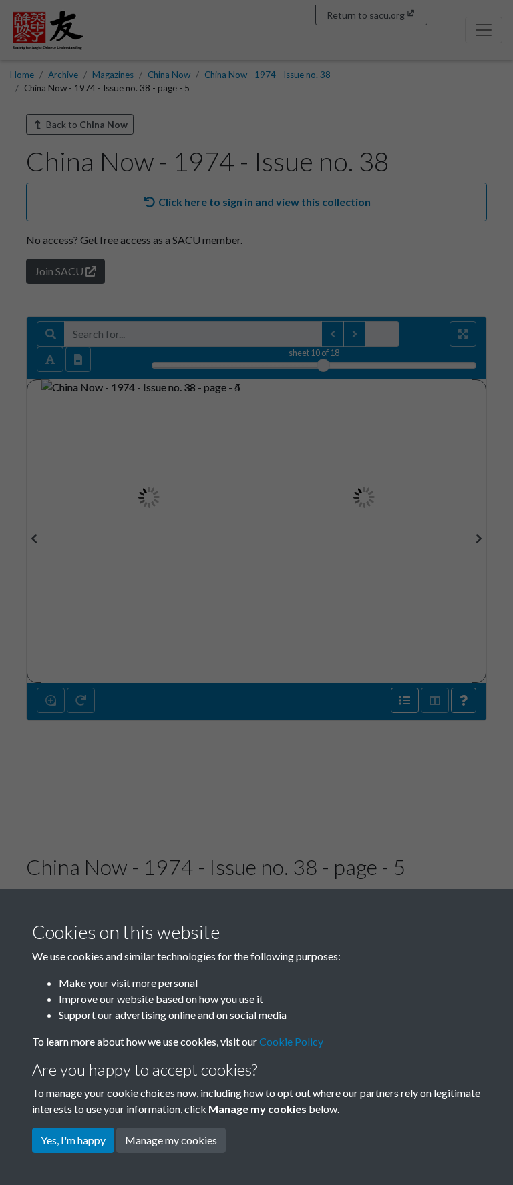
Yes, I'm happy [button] (73, 1140)
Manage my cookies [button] (171, 1140)
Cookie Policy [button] (291, 1041)
